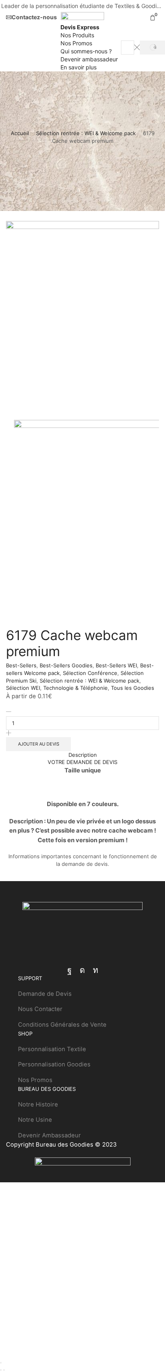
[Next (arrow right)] (4, 1370)
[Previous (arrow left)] (1, 1370)
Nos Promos (76, 43)
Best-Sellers (21, 665)
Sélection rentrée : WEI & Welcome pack (86, 133)
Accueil (20, 133)
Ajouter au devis (38, 744)
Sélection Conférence (90, 673)
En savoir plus (78, 67)
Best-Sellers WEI (116, 665)
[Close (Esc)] (1, 1363)
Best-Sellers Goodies (66, 665)
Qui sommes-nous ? (86, 51)
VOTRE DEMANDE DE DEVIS (82, 762)
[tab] (82, 755)
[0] (158, 17)
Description (82, 755)
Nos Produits (77, 35)
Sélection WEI (23, 688)
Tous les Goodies (132, 688)
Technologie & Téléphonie (75, 688)
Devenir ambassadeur (89, 59)
